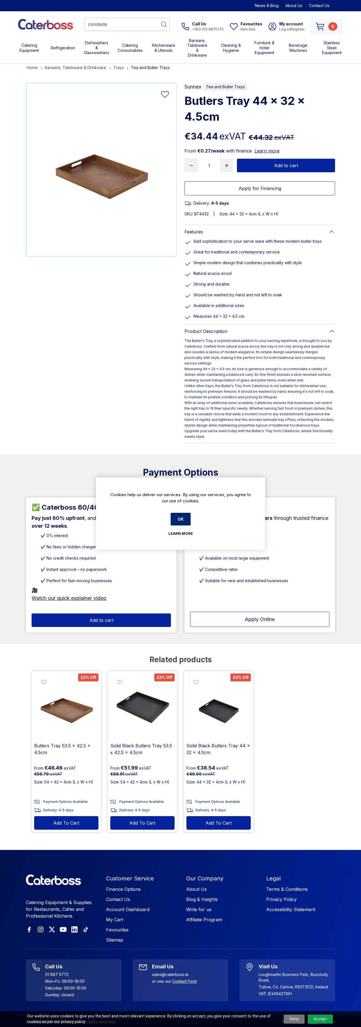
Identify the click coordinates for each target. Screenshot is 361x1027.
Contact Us (319, 5)
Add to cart (286, 165)
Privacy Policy (281, 899)
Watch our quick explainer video (69, 598)
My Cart (114, 919)
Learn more (266, 151)
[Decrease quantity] (191, 165)
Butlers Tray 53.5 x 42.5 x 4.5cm (62, 749)
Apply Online (260, 619)
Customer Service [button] (130, 878)
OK (181, 519)
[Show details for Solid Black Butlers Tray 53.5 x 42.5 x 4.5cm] (142, 705)
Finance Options (123, 889)
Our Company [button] (204, 878)
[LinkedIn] (74, 929)
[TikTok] (85, 929)
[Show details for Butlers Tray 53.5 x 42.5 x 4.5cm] (66, 705)
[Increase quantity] (227, 165)
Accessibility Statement (290, 909)
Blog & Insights (202, 899)
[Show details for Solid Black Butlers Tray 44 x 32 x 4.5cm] (218, 705)
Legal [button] (273, 878)
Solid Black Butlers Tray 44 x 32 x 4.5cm (218, 749)
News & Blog (267, 5)
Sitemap (114, 940)
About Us (293, 5)
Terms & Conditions (287, 889)
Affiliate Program (204, 919)
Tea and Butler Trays (225, 86)
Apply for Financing (260, 188)
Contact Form (184, 981)
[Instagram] (40, 929)
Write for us (199, 909)
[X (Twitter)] (52, 929)
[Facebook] (29, 929)
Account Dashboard (127, 909)
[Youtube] (63, 929)
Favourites (117, 930)
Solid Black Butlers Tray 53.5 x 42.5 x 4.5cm (141, 749)
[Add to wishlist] (165, 94)
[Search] (163, 24)
